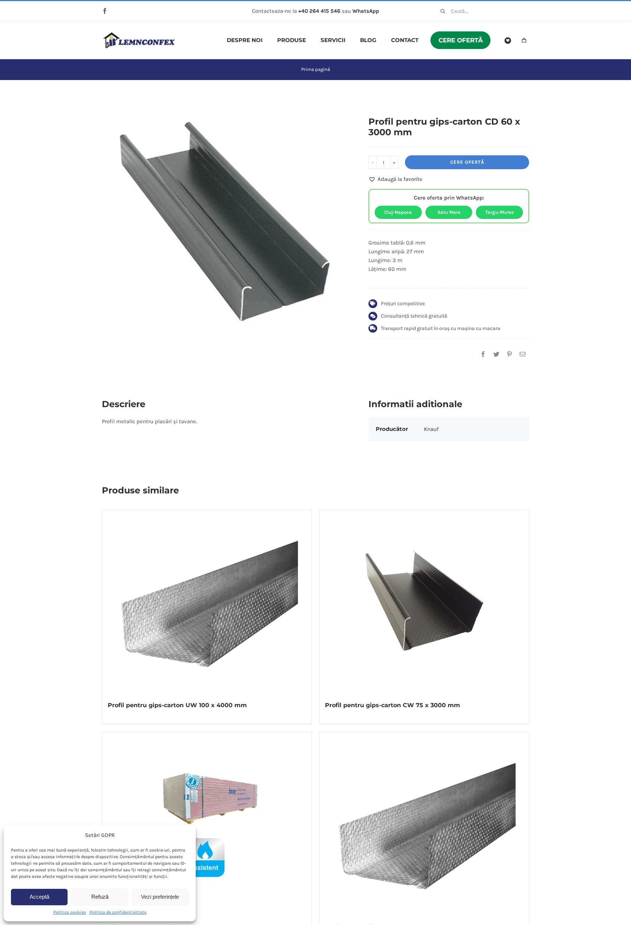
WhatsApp (365, 11)
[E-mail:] (522, 354)
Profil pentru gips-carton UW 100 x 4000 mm (177, 705)
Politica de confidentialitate (117, 912)
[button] (395, 179)
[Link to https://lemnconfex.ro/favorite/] (508, 40)
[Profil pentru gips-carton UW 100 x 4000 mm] (206, 601)
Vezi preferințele (160, 897)
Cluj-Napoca (398, 212)
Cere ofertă (467, 162)
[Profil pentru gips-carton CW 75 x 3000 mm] (424, 601)
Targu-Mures (499, 212)
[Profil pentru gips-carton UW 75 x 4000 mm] (424, 823)
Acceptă (39, 897)
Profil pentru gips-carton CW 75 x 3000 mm (392, 705)
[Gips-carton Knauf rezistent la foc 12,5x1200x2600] (206, 823)
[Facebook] (483, 354)
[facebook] (105, 11)
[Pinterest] (509, 354)
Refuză (99, 897)
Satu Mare (448, 212)
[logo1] (139, 34)
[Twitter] (496, 354)
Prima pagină (315, 69)
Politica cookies (69, 912)
